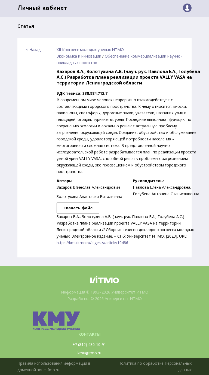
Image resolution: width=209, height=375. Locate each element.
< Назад (33, 49)
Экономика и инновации (79, 56)
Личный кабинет (42, 8)
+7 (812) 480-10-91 (89, 344)
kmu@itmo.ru (89, 352)
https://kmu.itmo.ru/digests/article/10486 (92, 242)
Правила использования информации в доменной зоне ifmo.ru (53, 366)
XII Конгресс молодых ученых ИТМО (90, 49)
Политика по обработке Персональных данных (155, 366)
